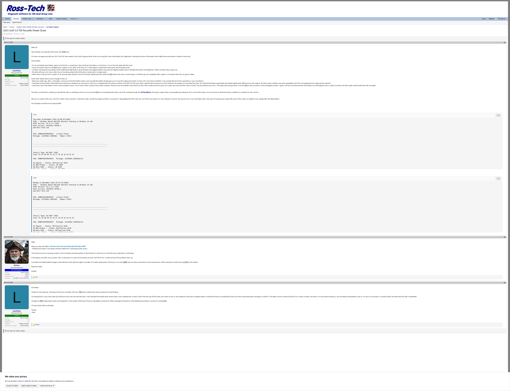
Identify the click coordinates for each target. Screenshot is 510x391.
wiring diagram (146, 92)
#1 (504, 42)
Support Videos (61, 19)
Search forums (17, 22)
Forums (16, 19)
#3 (504, 283)
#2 (504, 237)
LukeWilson (9, 34)
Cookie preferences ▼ (47, 386)
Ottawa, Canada (24, 83)
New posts (6, 22)
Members (40, 19)
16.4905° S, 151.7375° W (21, 278)
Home (7, 19)
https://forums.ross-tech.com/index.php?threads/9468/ (65, 246)
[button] (33, 19)
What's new (27, 19)
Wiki (50, 19)
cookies (19, 381)
